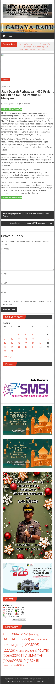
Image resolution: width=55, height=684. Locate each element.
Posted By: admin (9, 104)
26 (26, 347)
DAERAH (16, 639)
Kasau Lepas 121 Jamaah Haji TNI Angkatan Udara (30, 223)
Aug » (10, 356)
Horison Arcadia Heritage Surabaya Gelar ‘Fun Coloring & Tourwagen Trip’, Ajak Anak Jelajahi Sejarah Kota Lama (35, 47)
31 (12, 351)
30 (5, 351)
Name (4, 274)
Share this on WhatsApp (13, 109)
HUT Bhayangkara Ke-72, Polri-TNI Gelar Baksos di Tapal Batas (26, 215)
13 (33, 339)
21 (41, 343)
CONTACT (34, 635)
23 (5, 347)
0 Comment (25, 104)
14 (41, 339)
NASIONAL (26, 650)
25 (19, 347)
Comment (5, 249)
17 (12, 343)
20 (33, 343)
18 (19, 343)
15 (48, 339)
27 (33, 347)
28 (41, 347)
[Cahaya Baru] (4, 36)
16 (5, 343)
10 (12, 339)
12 (26, 339)
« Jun (5, 356)
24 (12, 347)
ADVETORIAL (16, 634)
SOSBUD (25, 661)
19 (26, 343)
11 (19, 339)
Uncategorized (13, 665)
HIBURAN (38, 639)
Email (4, 283)
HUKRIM (13, 645)
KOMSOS (5, 79)
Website (4, 292)
